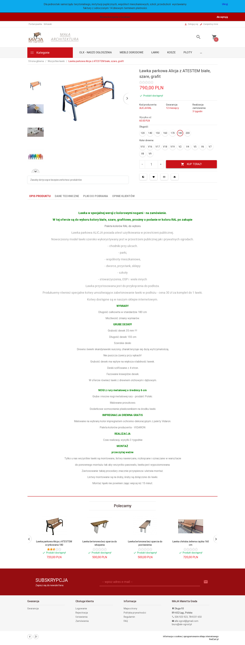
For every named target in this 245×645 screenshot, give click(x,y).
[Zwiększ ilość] (160, 164)
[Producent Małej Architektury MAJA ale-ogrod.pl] (56, 37)
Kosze (171, 52)
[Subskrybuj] (206, 582)
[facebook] (29, 636)
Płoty (188, 52)
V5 (195, 146)
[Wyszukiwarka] (194, 37)
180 (180, 133)
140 (150, 133)
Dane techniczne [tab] (67, 196)
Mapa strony (130, 608)
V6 (202, 146)
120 (143, 133)
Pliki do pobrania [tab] (95, 196)
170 (173, 133)
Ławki (155, 52)
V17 (158, 146)
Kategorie (43, 52)
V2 (180, 146)
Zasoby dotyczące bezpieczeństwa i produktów (56, 179)
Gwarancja (33, 608)
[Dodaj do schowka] (153, 177)
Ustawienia (82, 617)
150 (158, 133)
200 (188, 133)
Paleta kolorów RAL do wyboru (122, 226)
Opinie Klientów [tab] (123, 196)
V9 (150, 153)
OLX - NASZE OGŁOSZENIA (95, 52)
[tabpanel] (123, 348)
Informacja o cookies (172, 636)
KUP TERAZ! (194, 164)
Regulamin (129, 617)
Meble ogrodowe (131, 52)
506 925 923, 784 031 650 (188, 617)
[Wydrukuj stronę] (174, 177)
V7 (210, 146)
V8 (142, 153)
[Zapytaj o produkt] (164, 177)
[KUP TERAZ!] (69, 534)
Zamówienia (82, 621)
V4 (187, 146)
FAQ (126, 621)
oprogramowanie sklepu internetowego (201, 636)
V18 (165, 146)
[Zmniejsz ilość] (142, 164)
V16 (150, 146)
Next (35, 171)
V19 (172, 146)
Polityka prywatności (135, 612)
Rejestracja (82, 612)
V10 (142, 146)
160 (165, 133)
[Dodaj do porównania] (143, 177)
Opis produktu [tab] (40, 196)
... (201, 52)
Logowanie (81, 608)
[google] (36, 636)
